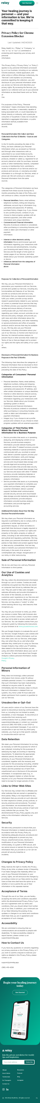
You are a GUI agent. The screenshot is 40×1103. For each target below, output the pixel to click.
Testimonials (6, 1077)
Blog (18, 1076)
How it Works (6, 1073)
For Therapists (6, 1080)
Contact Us (5, 1084)
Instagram (20, 1080)
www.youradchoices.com (28, 626)
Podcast (19, 1073)
